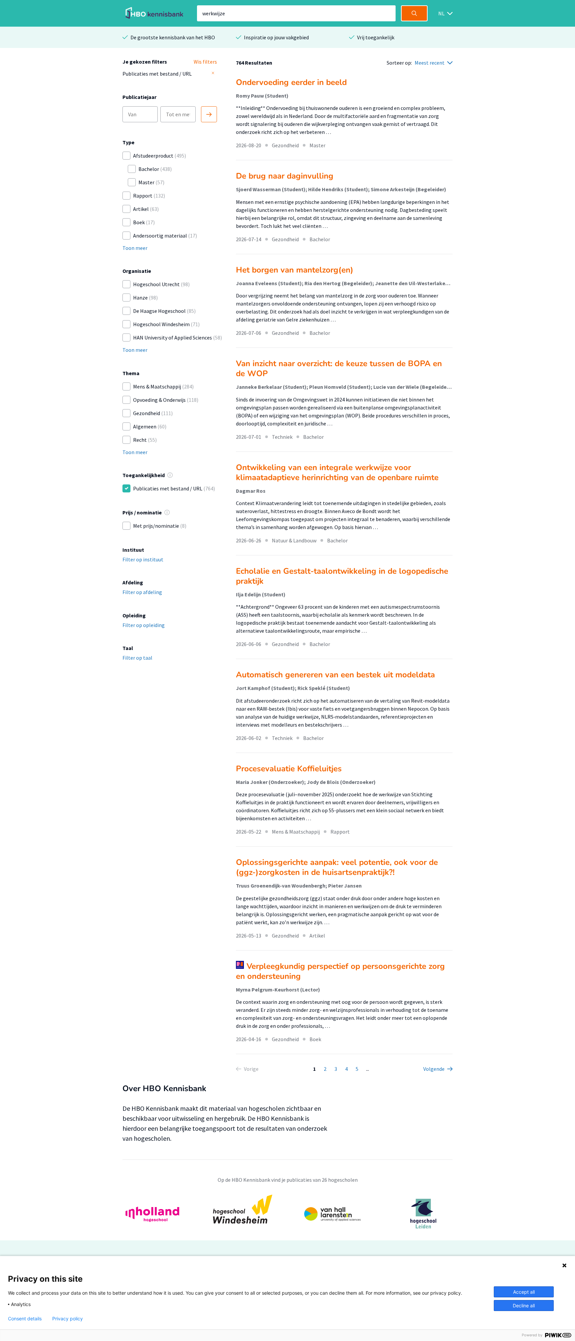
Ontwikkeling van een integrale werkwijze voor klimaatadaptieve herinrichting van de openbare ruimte (337, 472)
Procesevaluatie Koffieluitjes (289, 768)
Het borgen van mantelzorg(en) (294, 270)
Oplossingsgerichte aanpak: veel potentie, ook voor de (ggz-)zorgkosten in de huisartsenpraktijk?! (337, 867)
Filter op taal (137, 658)
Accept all (524, 1292)
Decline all (524, 1305)
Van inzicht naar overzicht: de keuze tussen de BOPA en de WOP (339, 368)
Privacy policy (67, 1318)
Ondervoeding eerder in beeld (291, 82)
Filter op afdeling (142, 592)
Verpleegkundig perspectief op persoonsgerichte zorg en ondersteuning (340, 971)
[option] (287, 1213)
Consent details (25, 1318)
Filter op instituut (142, 559)
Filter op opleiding (143, 625)
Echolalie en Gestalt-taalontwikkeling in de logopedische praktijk (342, 576)
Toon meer (134, 248)
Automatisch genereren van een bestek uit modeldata (335, 674)
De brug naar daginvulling (284, 176)
